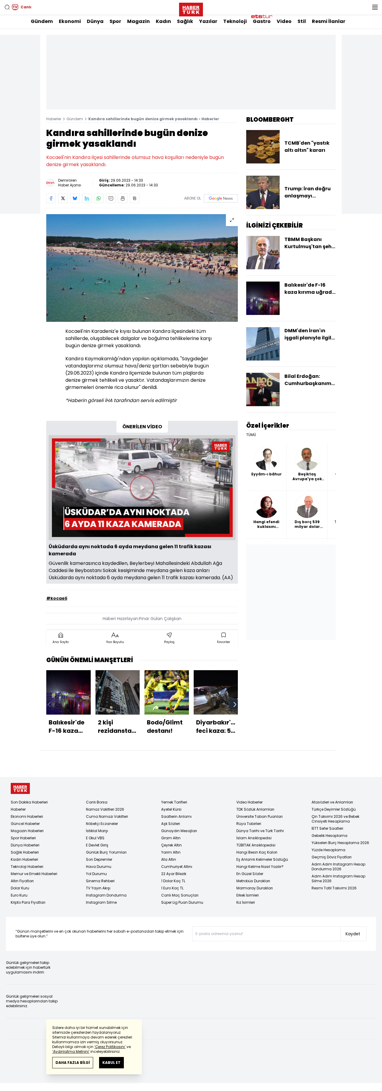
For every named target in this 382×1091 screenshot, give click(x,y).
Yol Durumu (96, 873)
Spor (115, 21)
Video (284, 21)
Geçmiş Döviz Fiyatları (332, 857)
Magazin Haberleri (27, 830)
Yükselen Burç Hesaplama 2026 (340, 842)
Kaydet (353, 934)
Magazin (138, 21)
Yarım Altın (171, 852)
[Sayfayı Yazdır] (122, 198)
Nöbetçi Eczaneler (102, 823)
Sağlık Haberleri (25, 852)
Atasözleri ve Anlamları (332, 802)
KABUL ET (111, 1062)
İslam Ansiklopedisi (254, 837)
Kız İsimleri (245, 902)
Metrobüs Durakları (253, 880)
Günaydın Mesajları (179, 830)
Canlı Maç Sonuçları (179, 895)
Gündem (42, 21)
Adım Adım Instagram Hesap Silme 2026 (338, 878)
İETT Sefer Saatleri (327, 828)
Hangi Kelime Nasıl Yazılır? (260, 866)
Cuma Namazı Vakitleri (107, 816)
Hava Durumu (98, 866)
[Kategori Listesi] (375, 7)
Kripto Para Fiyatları (28, 902)
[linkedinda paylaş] (87, 198)
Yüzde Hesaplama (328, 849)
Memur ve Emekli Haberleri (34, 873)
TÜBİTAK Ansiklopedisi (255, 845)
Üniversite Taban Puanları (259, 816)
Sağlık (185, 21)
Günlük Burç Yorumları (106, 852)
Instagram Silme (101, 902)
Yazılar (208, 21)
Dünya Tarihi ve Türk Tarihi (260, 830)
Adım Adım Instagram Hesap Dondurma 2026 (338, 866)
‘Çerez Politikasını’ (110, 1046)
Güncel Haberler (25, 823)
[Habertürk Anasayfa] (191, 8)
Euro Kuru (19, 895)
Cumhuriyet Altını (176, 866)
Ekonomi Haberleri (27, 816)
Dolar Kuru (20, 888)
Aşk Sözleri (170, 823)
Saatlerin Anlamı (176, 816)
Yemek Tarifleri (174, 802)
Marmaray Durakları (254, 888)
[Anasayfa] (20, 788)
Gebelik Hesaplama (329, 835)
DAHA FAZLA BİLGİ (73, 1062)
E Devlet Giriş (97, 845)
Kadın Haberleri (24, 859)
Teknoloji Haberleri (27, 866)
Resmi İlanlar (328, 21)
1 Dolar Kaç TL (173, 880)
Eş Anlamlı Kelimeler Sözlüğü (262, 859)
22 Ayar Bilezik (173, 873)
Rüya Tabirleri (248, 823)
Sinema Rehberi (100, 880)
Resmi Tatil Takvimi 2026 (334, 888)
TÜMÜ (251, 434)
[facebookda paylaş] (51, 198)
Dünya (95, 21)
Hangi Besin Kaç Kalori (256, 852)
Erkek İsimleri (247, 895)
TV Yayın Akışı (98, 888)
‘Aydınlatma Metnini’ (71, 1051)
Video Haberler (249, 802)
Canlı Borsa (96, 802)
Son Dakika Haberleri (29, 802)
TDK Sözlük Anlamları (255, 809)
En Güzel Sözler (249, 873)
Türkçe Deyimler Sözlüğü (334, 809)
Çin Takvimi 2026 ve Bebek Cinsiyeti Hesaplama (335, 819)
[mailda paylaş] (110, 198)
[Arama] (7, 7)
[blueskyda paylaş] (75, 198)
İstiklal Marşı (97, 830)
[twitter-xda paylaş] (63, 198)
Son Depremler (99, 859)
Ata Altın (168, 859)
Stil (302, 21)
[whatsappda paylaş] (99, 198)
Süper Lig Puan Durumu (182, 902)
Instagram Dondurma (106, 895)
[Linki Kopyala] (134, 198)
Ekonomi (70, 21)
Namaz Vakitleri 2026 (105, 809)
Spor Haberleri (23, 837)
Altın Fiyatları (22, 880)
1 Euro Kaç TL (172, 888)
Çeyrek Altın (171, 845)
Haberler (53, 118)
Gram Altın (171, 837)
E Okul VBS (95, 837)
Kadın (163, 21)
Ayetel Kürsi (171, 809)
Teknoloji (235, 21)
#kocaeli (56, 598)
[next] (234, 704)
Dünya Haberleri (25, 845)
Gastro (262, 21)
